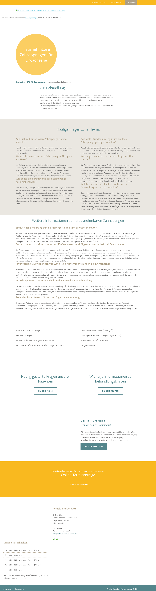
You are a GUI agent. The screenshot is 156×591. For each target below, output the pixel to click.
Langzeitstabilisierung (89, 345)
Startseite (20, 81)
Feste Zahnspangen (24, 335)
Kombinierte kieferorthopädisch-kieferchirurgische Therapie (40, 345)
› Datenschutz (19, 589)
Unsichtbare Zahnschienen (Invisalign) (97, 330)
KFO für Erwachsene (36, 81)
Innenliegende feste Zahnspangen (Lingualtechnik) (101, 335)
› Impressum (7, 589)
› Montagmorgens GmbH (128, 589)
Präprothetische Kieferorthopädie (94, 340)
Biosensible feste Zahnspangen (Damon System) (35, 340)
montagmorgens (31, 17)
